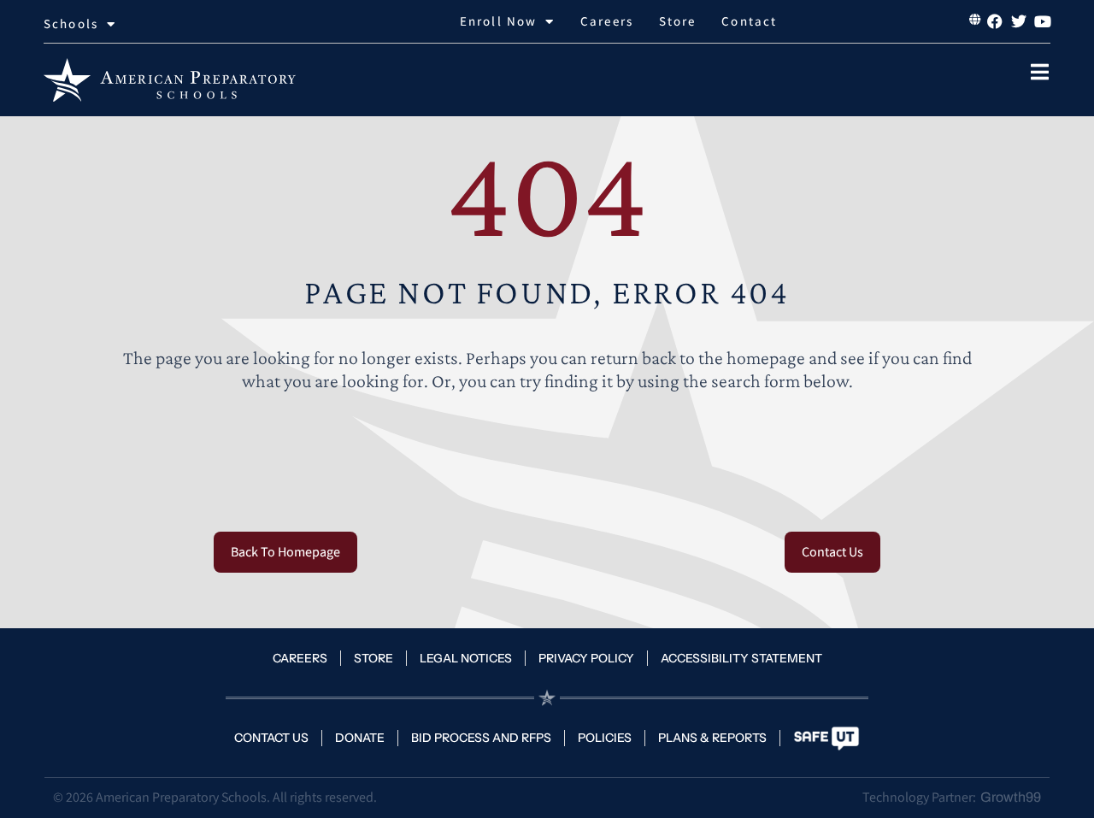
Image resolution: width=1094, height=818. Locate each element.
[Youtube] (1042, 21)
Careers (606, 21)
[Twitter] (1018, 21)
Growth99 (1010, 797)
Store (678, 21)
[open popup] (1040, 72)
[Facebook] (995, 21)
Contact (749, 21)
